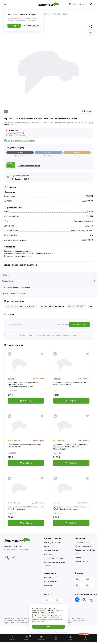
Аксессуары (7, 281)
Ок (48, 627)
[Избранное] (90, 32)
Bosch (90, 211)
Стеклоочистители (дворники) (16, 287)
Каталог (5, 275)
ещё (91, 122)
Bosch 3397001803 (76, 306)
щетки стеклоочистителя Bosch (21, 306)
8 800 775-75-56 (79, 4)
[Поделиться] (90, 26)
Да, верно (14, 25)
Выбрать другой (31, 25)
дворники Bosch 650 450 (52, 306)
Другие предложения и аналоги (20, 265)
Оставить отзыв (79, 324)
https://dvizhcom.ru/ (39, 610)
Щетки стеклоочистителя (13, 293)
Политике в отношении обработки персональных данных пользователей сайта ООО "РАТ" (47, 619)
